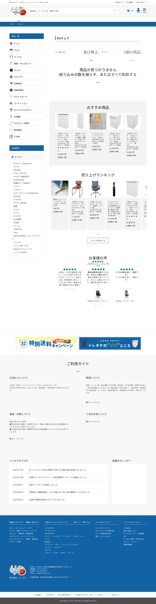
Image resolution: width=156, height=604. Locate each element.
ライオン (17, 189)
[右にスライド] (103, 234)
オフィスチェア (20, 528)
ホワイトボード (14, 536)
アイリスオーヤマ (20, 245)
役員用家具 (29, 533)
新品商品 (35, 539)
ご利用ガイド (119, 2)
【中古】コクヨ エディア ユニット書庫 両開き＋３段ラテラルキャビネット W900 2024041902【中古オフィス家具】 (81, 140)
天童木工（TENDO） (22, 183)
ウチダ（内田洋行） (21, 176)
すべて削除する (124, 74)
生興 (15, 206)
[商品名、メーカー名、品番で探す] (115, 10)
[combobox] (72, 10)
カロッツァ (58, 547)
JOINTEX (17, 229)
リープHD (74, 536)
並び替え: (91, 52)
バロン (57, 544)
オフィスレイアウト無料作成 (104, 531)
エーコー (17, 225)
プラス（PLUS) (19, 173)
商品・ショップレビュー (103, 536)
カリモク (17, 216)
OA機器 (27, 539)
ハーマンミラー (50, 528)
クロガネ (17, 199)
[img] (98, 261)
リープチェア (56, 536)
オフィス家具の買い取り (103, 533)
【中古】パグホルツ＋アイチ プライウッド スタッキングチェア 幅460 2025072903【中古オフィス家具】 (78, 207)
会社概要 (130, 2)
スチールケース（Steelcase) (25, 193)
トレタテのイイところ (102, 528)
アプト (47, 539)
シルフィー (48, 547)
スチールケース (49, 533)
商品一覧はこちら (33, 522)
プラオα (62, 553)
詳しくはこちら (94, 402)
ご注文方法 (127, 528)
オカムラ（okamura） (23, 163)
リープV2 (66, 536)
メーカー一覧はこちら (83, 522)
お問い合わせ (140, 2)
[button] (96, 305)
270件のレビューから (96, 264)
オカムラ (47, 542)
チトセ (16, 209)
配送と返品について (130, 531)
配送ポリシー (117, 595)
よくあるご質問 (129, 539)
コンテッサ (48, 544)
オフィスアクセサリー (16, 539)
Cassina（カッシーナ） (23, 248)
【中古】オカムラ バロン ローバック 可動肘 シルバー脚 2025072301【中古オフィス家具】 (96, 206)
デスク (29, 528)
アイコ (16, 212)
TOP (12, 24)
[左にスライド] (92, 234)
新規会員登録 (128, 544)
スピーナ (48, 553)
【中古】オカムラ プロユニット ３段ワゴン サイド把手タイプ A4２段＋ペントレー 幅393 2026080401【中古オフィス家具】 (133, 141)
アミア (47, 536)
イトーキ (17, 242)
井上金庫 (17, 219)
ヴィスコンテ (74, 544)
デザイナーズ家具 (15, 542)
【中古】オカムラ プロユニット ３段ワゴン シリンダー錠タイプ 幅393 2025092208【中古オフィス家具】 (115, 139)
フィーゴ (64, 544)
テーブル (12, 531)
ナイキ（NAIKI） (20, 202)
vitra (15, 232)
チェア (11, 528)
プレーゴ (71, 553)
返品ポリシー (102, 595)
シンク (82, 536)
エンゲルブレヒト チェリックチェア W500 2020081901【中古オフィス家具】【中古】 (98, 138)
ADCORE (17, 169)
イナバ (16, 186)
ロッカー (34, 531)
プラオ (55, 553)
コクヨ (16, 166)
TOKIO (16, 222)
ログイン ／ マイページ (131, 542)
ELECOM (17, 196)
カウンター (13, 533)
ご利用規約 (49, 595)
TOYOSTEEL (18, 179)
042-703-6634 (42, 569)
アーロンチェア (50, 531)
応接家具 (21, 533)
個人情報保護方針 (64, 595)
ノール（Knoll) (19, 252)
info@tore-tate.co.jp (43, 573)
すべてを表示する (98, 240)
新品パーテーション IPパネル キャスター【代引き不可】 (59, 202)
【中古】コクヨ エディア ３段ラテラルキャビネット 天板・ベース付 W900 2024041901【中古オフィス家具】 (63, 139)
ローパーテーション (27, 536)
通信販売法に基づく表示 (84, 595)
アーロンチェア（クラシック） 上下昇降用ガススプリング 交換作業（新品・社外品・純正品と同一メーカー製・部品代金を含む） (114, 208)
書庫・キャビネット (23, 531)
